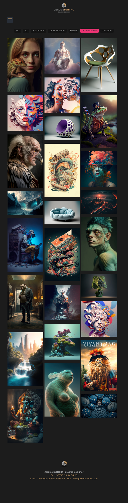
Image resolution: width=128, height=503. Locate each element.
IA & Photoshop (89, 31)
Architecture (38, 31)
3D (25, 31)
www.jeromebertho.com (85, 479)
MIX (18, 31)
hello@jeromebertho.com (52, 479)
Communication (57, 31)
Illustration (107, 31)
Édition (73, 31)
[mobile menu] (10, 20)
